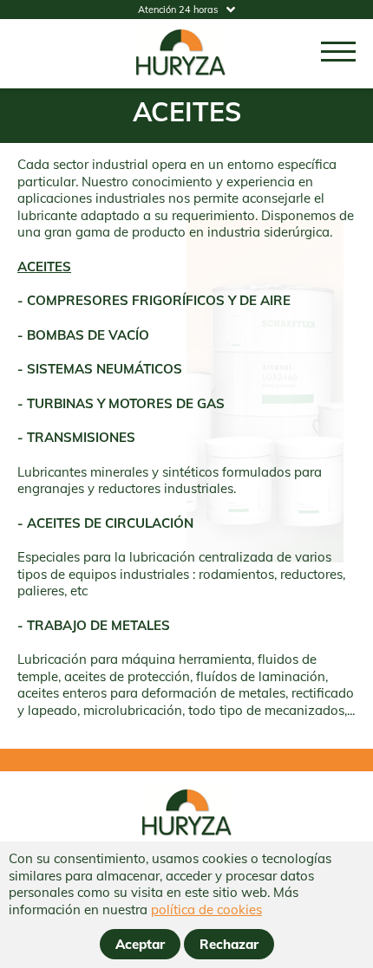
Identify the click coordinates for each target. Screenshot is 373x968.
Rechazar (229, 944)
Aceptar (140, 944)
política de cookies (206, 909)
